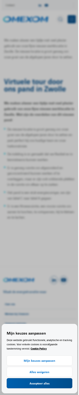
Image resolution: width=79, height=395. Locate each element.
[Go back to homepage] (25, 19)
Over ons (10, 304)
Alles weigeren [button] (39, 372)
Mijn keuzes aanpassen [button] (39, 360)
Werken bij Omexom (17, 313)
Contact (10, 5)
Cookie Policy (39, 348)
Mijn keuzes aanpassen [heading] (26, 332)
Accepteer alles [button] (40, 383)
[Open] (26, 280)
